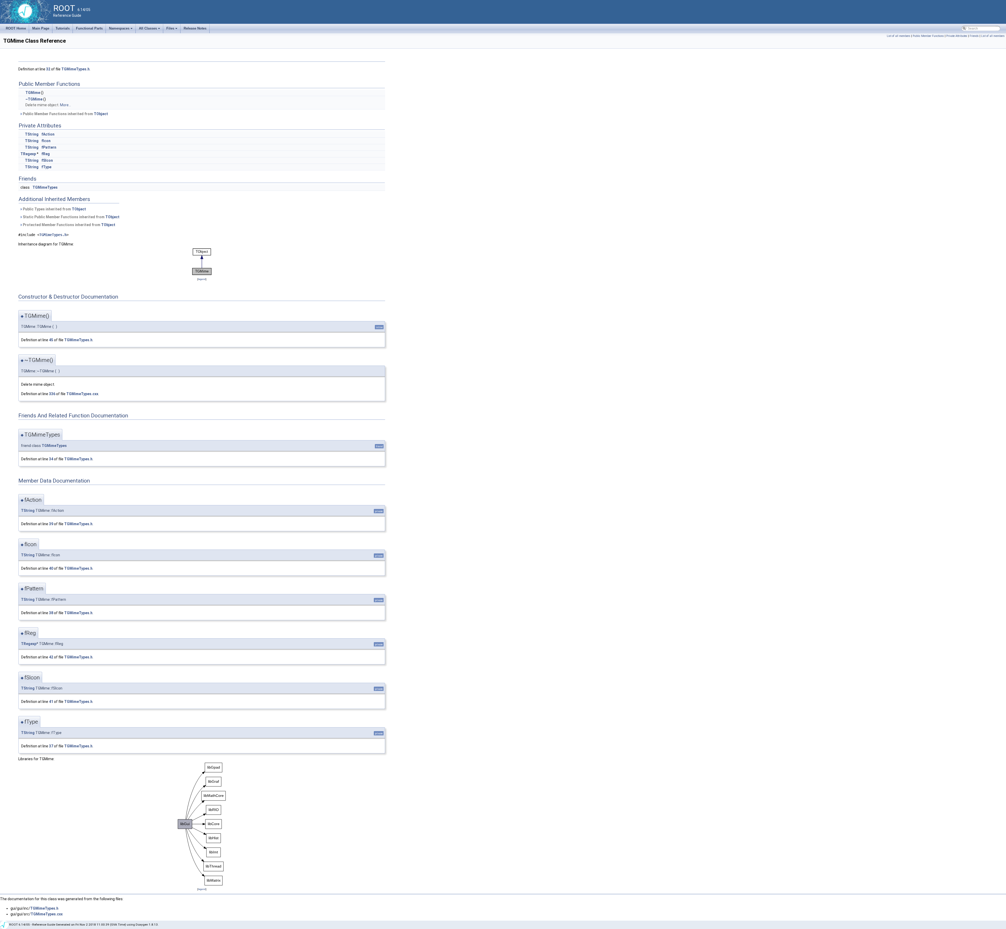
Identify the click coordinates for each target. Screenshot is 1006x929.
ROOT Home (16, 28)
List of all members (898, 36)
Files (172, 29)
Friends (974, 36)
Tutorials (63, 28)
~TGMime (33, 99)
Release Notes (195, 28)
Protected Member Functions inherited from (68, 225)
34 (51, 459)
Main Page (40, 28)
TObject (101, 114)
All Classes (150, 29)
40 (51, 568)
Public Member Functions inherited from (65, 114)
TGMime (32, 93)
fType (46, 167)
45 (51, 340)
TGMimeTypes (45, 187)
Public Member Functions (928, 36)
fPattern (48, 147)
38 (51, 613)
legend (202, 279)
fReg (45, 154)
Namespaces (121, 29)
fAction (47, 134)
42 (51, 657)
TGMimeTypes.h (75, 69)
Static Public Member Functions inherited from (70, 217)
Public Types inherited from (54, 209)
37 (51, 746)
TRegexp (28, 154)
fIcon (46, 141)
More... (65, 105)
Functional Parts (89, 28)
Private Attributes (956, 36)
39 (51, 524)
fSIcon (47, 160)
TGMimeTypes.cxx (82, 394)
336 (52, 394)
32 (48, 69)
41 (51, 701)
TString (32, 134)
